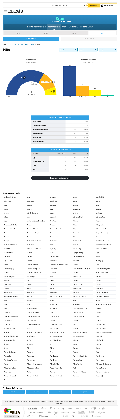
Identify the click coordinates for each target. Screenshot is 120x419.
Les (28, 280)
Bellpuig (75, 229)
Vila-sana (76, 376)
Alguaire (29, 209)
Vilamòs (52, 372)
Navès (52, 300)
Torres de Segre (78, 360)
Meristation (96, 415)
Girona (36, 392)
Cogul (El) (53, 249)
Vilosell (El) (99, 376)
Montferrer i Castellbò (11, 296)
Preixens (75, 320)
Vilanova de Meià (32, 376)
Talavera (52, 348)
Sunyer (6, 348)
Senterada (99, 336)
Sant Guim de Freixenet (57, 332)
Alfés (97, 205)
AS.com (85, 408)
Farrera (98, 257)
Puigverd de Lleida (56, 324)
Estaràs (29, 257)
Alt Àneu (75, 213)
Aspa (5, 221)
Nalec (6, 300)
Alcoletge (53, 205)
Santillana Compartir (67, 408)
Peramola (7, 312)
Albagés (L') (30, 201)
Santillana (55, 408)
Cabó (74, 237)
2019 (18, 33)
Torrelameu (53, 360)
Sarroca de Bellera (56, 336)
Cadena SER (77, 408)
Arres (28, 217)
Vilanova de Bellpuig (79, 372)
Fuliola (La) (99, 261)
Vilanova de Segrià (56, 376)
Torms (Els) (7, 356)
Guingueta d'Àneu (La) (34, 272)
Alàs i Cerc (7, 201)
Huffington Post (36, 412)
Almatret (98, 209)
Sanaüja (6, 332)
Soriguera (30, 344)
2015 (46, 33)
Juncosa (98, 276)
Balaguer (76, 221)
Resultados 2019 (54, 27)
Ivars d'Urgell (31, 276)
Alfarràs (75, 205)
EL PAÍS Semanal (82, 412)
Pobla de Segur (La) (33, 316)
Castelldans (53, 241)
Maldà (52, 288)
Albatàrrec (53, 201)
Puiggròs (7, 324)
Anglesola (99, 213)
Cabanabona (54, 237)
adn (92, 408)
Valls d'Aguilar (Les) (10, 368)
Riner (28, 328)
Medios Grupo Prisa (12, 416)
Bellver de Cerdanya (102, 229)
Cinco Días (64, 412)
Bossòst (6, 237)
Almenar (6, 213)
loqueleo (84, 415)
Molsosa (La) (77, 292)
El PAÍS (33, 408)
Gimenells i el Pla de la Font (59, 265)
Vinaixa (6, 380)
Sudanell (98, 344)
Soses (75, 344)
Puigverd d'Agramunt (34, 324)
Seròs (29, 340)
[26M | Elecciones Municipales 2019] (60, 19)
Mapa (96, 401)
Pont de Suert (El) (78, 316)
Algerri (6, 209)
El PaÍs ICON (64, 415)
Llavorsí (29, 284)
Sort (51, 344)
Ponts (97, 316)
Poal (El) (98, 312)
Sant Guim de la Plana (80, 332)
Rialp (74, 324)
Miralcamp (30, 292)
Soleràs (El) (99, 340)
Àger (28, 197)
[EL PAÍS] (15, 11)
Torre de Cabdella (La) (80, 356)
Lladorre (75, 280)
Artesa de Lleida (78, 217)
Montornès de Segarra (103, 296)
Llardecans (7, 284)
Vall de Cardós (77, 364)
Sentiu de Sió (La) (9, 340)
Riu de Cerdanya (55, 328)
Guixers (75, 272)
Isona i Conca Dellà (102, 272)
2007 (102, 33)
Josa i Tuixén (77, 276)
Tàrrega (75, 348)
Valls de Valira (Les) (33, 368)
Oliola (6, 304)
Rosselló (75, 328)
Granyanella (54, 269)
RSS (61, 403)
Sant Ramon (31, 336)
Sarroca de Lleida (78, 336)
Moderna (43, 415)
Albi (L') (98, 201)
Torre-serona (100, 360)
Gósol (97, 265)
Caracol (101, 408)
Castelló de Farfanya (10, 245)
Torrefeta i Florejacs (10, 360)
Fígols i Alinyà (8, 261)
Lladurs (98, 280)
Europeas (83, 27)
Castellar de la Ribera (34, 241)
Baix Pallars (53, 221)
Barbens (98, 221)
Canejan (6, 241)
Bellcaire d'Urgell (9, 229)
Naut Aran (30, 300)
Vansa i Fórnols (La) (56, 368)
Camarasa (99, 237)
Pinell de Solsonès (33, 312)
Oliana (98, 300)
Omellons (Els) (77, 304)
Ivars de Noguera (9, 276)
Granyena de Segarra (103, 269)
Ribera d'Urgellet (9, 328)
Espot (97, 253)
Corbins (29, 253)
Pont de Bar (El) (55, 316)
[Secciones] (5, 11)
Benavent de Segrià (33, 233)
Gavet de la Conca (33, 265)
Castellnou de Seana (102, 241)
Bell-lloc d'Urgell (32, 229)
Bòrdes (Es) (76, 233)
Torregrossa (31, 360)
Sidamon (76, 340)
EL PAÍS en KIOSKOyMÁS (106, 401)
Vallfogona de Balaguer (103, 364)
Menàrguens (8, 292)
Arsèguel (53, 217)
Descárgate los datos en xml (60, 178)
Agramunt (53, 197)
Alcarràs (29, 205)
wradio (56, 412)
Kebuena (99, 412)
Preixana (53, 320)
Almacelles (76, 209)
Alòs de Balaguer (32, 213)
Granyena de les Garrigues (81, 269)
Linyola (52, 280)
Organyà (6, 308)
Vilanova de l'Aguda (10, 376)
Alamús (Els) (100, 197)
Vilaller (29, 372)
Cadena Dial (73, 412)
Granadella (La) (9, 269)
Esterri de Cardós (78, 257)
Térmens (30, 352)
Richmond (31, 415)
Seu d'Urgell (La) (55, 340)
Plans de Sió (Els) (78, 312)
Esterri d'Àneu (54, 257)
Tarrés (98, 348)
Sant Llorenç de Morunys (104, 332)
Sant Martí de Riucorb (11, 336)
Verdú (75, 368)
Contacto (24, 401)
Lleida (52, 284)
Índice (57, 403)
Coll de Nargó (77, 249)
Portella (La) (8, 320)
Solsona (6, 344)
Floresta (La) (31, 261)
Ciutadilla (7, 249)
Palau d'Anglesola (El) (80, 308)
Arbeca (6, 217)
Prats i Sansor (31, 320)
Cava (51, 245)
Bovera (29, 237)
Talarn (29, 348)
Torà (97, 352)
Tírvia (51, 352)
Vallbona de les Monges (34, 364)
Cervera (75, 245)
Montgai (29, 296)
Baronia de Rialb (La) (10, 225)
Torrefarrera (100, 356)
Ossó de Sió (53, 308)
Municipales (31, 39)
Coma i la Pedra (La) (102, 249)
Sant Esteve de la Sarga (34, 332)
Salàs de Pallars (101, 328)
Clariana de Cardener (34, 249)
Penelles (98, 308)
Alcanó (6, 205)
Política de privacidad (61, 401)
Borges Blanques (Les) (103, 233)
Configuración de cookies (86, 401)
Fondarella (53, 261)
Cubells (52, 253)
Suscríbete (93, 5)
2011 (74, 33)
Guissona (53, 272)
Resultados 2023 (40, 27)
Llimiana (98, 284)
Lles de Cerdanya (78, 284)
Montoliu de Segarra (79, 296)
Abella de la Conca (10, 197)
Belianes (75, 225)
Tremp (6, 364)
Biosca (52, 233)
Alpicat (52, 213)
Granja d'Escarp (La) (33, 269)
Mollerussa (53, 292)
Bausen (52, 225)
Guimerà (6, 272)
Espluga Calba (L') (78, 253)
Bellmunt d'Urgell (55, 229)
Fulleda (6, 265)
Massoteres (99, 288)
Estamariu (7, 257)
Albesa (75, 201)
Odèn (74, 300)
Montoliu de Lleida (56, 296)
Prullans (98, 320)
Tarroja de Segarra (10, 352)
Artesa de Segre (101, 217)
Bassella (29, 225)
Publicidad (44, 401)
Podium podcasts (54, 415)
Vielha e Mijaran (101, 368)
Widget (90, 27)
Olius (28, 304)
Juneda (6, 280)
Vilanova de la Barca (102, 372)
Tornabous (30, 356)
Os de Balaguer (32, 308)
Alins (51, 209)
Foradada (76, 261)
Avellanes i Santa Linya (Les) (36, 221)
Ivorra (52, 276)
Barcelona (13, 392)
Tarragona (83, 392)
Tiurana (75, 352)
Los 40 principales (44, 408)
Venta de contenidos (34, 401)
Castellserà (30, 245)
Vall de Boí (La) (54, 364)
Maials (29, 288)
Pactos (64, 27)
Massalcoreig (77, 288)
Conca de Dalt (8, 253)
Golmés (75, 265)
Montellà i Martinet (102, 292)
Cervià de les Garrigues (103, 245)
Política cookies (73, 401)
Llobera (6, 288)
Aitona (75, 197)
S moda (74, 415)
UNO (49, 412)
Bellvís (6, 233)
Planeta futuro (91, 412)
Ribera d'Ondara (101, 324)
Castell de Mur (77, 241)
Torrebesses (54, 356)
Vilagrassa (7, 372)
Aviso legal (51, 401)
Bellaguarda (100, 225)
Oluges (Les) (54, 304)
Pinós (51, 312)
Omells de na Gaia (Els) (103, 304)
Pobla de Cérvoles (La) (11, 316)
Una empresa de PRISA (12, 410)
